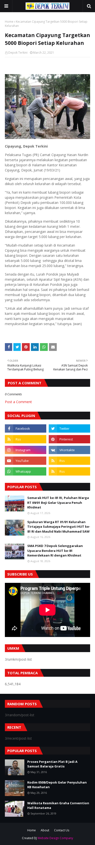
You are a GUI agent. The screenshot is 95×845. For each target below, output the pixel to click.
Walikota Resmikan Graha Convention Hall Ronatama (58, 805)
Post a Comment (18, 401)
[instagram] (25, 450)
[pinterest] (69, 439)
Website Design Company (55, 838)
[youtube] (25, 461)
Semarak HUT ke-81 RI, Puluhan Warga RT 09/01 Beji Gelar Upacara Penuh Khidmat (58, 502)
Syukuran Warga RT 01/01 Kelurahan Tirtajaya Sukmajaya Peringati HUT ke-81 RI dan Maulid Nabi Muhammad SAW (58, 527)
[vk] (69, 450)
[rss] (25, 439)
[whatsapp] (25, 471)
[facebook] (25, 428)
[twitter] (69, 428)
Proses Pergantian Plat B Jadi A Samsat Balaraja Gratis (52, 764)
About (45, 830)
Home (9, 22)
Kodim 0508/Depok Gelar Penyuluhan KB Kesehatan (57, 784)
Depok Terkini (18, 52)
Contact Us (61, 830)
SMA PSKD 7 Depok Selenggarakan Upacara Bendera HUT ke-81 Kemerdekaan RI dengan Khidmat (55, 550)
